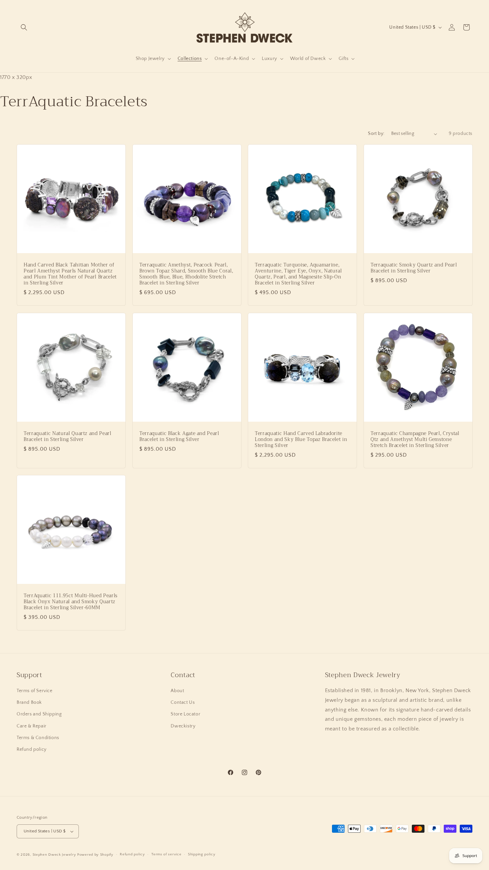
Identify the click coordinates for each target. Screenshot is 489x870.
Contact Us (183, 702)
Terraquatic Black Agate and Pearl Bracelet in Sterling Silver (179, 436)
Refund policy (32, 749)
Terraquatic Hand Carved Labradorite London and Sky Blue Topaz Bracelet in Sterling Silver (301, 439)
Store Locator (185, 714)
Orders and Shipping (39, 714)
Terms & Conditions (38, 737)
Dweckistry (183, 726)
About (177, 690)
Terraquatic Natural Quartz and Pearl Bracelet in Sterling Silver (67, 436)
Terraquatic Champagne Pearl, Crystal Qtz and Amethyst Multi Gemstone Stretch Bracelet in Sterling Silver (415, 439)
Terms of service (166, 854)
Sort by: (376, 133)
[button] (24, 27)
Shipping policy (202, 854)
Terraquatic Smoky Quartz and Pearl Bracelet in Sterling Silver (414, 268)
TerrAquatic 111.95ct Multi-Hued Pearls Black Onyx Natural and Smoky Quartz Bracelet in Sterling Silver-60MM (70, 602)
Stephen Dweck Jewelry (54, 855)
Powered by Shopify (95, 855)
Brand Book (29, 702)
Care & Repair (32, 726)
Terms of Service (35, 690)
